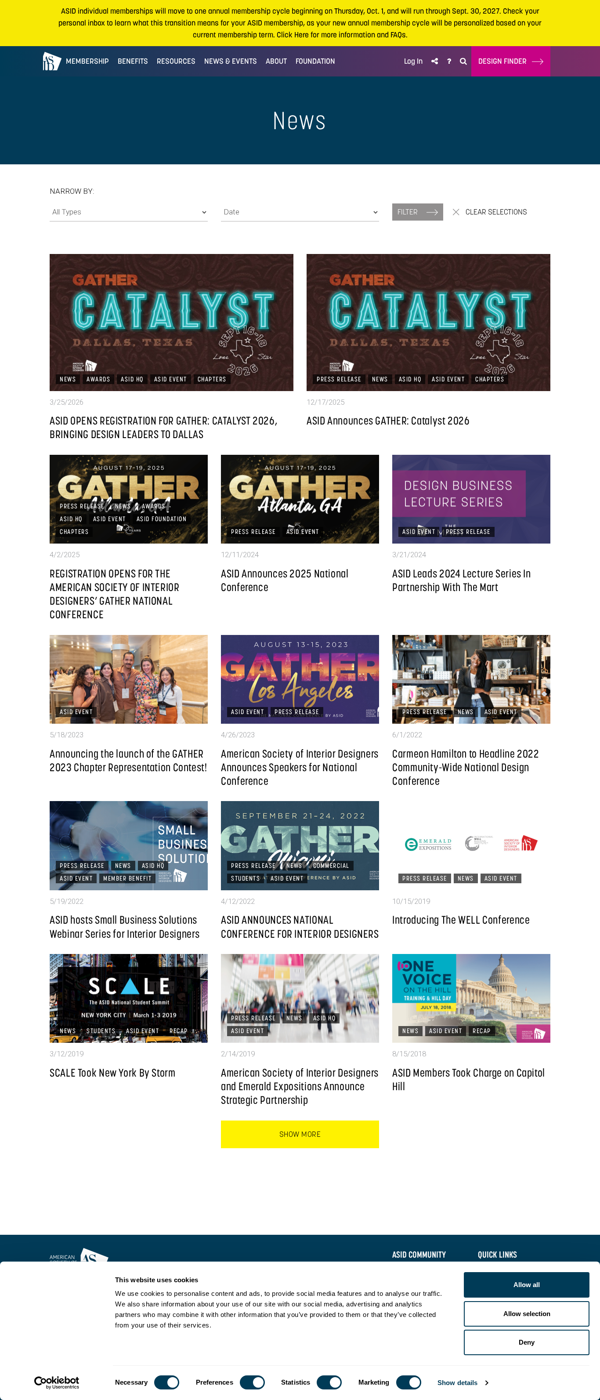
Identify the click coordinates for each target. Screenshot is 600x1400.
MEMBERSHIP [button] (87, 61)
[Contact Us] (448, 61)
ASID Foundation (162, 519)
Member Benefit (127, 878)
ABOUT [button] (276, 61)
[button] (434, 61)
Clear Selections (495, 212)
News (68, 379)
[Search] (463, 61)
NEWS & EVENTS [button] (230, 61)
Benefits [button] (133, 61)
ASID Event (170, 379)
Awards (98, 379)
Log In (413, 61)
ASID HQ (132, 379)
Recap (179, 1030)
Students (245, 878)
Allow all (526, 1284)
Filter (408, 212)
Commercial (331, 865)
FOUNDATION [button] (315, 61)
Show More (300, 1134)
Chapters (212, 379)
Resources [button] (176, 61)
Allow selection (526, 1313)
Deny (527, 1342)
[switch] (252, 1382)
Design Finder (505, 61)
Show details (457, 1382)
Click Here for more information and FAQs (341, 35)
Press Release (339, 379)
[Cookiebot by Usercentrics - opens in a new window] (56, 1382)
